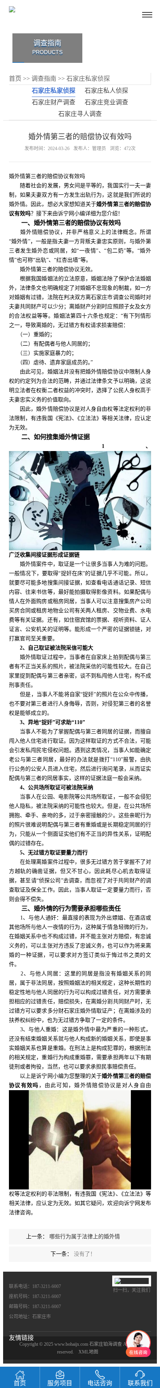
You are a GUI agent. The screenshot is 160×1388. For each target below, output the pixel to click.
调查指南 (43, 78)
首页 (15, 78)
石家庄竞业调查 (106, 102)
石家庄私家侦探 (88, 78)
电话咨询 (99, 1383)
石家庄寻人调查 (80, 114)
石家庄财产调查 (53, 102)
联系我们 (140, 1383)
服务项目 (59, 1383)
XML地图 (88, 1352)
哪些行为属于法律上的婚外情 (84, 1236)
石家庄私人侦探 (106, 90)
